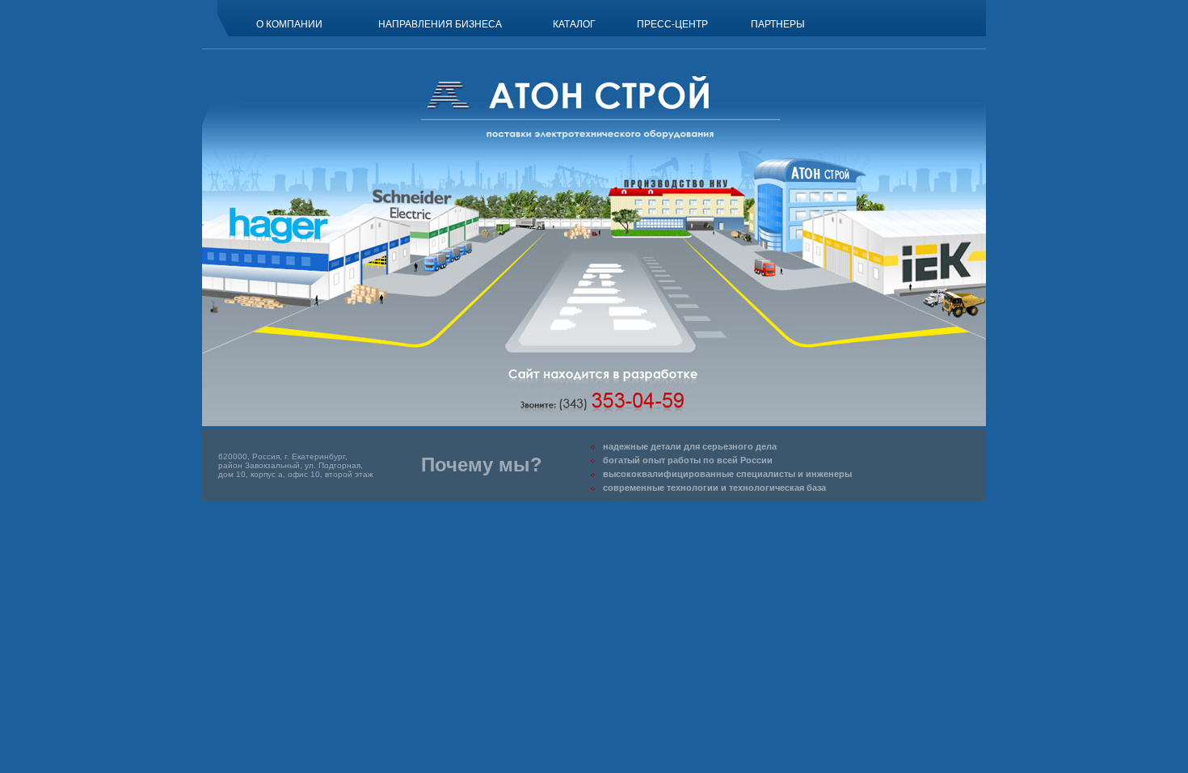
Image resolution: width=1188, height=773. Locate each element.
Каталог (574, 24)
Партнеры (778, 24)
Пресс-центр (672, 24)
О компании (289, 24)
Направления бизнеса (440, 24)
